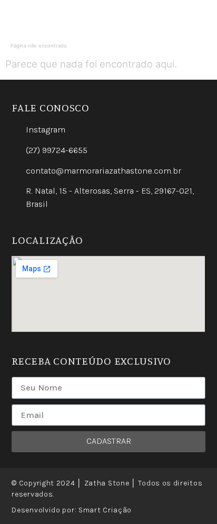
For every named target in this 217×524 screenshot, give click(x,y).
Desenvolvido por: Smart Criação (72, 510)
